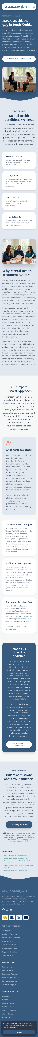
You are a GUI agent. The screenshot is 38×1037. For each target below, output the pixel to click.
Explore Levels (7, 967)
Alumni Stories (7, 1014)
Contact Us (6, 1017)
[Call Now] (29, 7)
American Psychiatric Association (15, 870)
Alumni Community (9, 1010)
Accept (19, 1032)
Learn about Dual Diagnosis (19, 744)
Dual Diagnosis (7, 941)
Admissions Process (9, 1003)
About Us (5, 996)
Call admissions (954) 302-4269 (19, 59)
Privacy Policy (13, 1027)
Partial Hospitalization (10, 978)
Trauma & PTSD (8, 955)
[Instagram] (7, 909)
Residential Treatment (10, 974)
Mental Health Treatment (11, 938)
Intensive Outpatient (9, 981)
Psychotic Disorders (9, 952)
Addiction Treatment (9, 934)
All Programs (7, 931)
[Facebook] (3, 909)
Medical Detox (7, 970)
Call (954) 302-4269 (19, 825)
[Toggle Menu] (34, 7)
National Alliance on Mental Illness (16, 858)
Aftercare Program (9, 985)
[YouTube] (11, 909)
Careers (5, 1000)
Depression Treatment (10, 948)
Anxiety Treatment (9, 945)
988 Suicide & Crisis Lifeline (23, 837)
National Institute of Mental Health (16, 855)
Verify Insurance (8, 1007)
